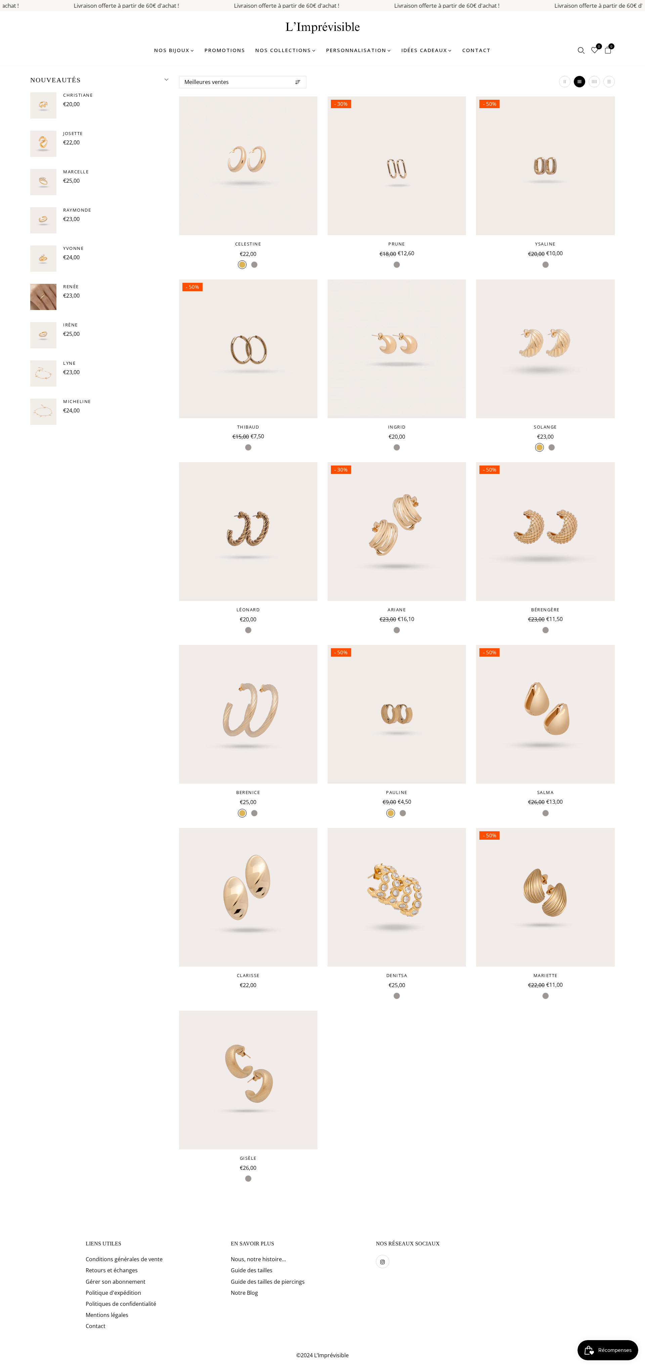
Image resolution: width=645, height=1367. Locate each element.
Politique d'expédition (113, 1292)
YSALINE (545, 244)
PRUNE (396, 244)
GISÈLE (248, 1158)
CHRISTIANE (78, 95)
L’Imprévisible (331, 1355)
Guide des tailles (251, 1270)
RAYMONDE (77, 210)
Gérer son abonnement (115, 1281)
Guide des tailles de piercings (268, 1281)
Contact (95, 1326)
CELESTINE (248, 244)
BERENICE (248, 792)
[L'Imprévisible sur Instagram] (382, 1261)
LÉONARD (248, 610)
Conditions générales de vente (124, 1259)
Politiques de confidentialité (121, 1304)
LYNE (69, 363)
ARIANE (397, 610)
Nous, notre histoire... (258, 1259)
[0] (594, 50)
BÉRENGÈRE (545, 610)
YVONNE (73, 248)
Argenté (254, 264)
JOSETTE (73, 133)
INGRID (397, 427)
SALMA (545, 792)
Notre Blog (244, 1292)
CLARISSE (248, 975)
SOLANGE (545, 427)
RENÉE (71, 286)
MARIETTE (545, 975)
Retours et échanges (112, 1270)
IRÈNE (70, 325)
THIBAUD (248, 427)
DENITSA (396, 975)
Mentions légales (107, 1315)
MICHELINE (77, 401)
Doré (242, 264)
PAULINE (396, 792)
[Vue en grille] (564, 81)
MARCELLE (76, 172)
